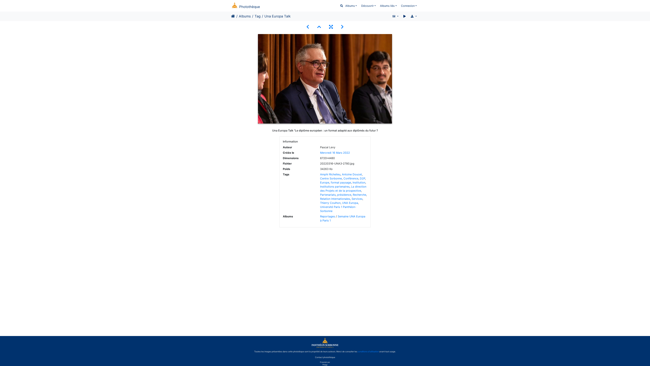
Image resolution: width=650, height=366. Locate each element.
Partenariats (328, 194)
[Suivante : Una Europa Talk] (342, 26)
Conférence (350, 178)
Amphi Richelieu (330, 174)
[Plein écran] (331, 26)
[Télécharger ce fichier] (413, 16)
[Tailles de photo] (395, 16)
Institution (359, 182)
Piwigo (325, 365)
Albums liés (387, 5)
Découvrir (367, 5)
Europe (324, 182)
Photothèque (249, 7)
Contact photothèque (325, 357)
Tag (258, 16)
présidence (344, 194)
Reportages (327, 216)
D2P (362, 178)
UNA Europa (350, 203)
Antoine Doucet (352, 174)
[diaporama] (404, 16)
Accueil (233, 16)
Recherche (359, 194)
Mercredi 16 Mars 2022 (335, 152)
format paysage (341, 182)
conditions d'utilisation (368, 351)
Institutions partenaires (335, 186)
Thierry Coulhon (330, 203)
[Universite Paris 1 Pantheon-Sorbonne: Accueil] (325, 347)
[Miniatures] (319, 26)
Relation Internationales (335, 198)
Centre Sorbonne (331, 178)
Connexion (408, 5)
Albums (350, 5)
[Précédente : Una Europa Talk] (307, 26)
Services (357, 198)
